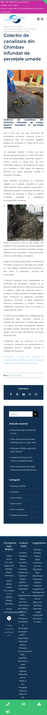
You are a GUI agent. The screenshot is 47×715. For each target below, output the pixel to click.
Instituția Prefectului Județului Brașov (23, 574)
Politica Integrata (37, 584)
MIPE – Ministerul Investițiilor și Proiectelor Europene (23, 623)
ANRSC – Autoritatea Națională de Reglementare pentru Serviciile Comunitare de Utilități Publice (23, 597)
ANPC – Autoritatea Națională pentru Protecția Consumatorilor (23, 643)
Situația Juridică (37, 551)
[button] (42, 19)
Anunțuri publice (18, 486)
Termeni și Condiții (37, 620)
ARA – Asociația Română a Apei (22, 659)
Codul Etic (37, 563)
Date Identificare (37, 574)
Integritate (37, 579)
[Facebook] (9, 618)
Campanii (14, 492)
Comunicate (16, 375)
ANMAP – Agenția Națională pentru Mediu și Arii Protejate (23, 678)
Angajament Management (37, 590)
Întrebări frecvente (18, 515)
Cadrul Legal (37, 558)
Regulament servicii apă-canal (37, 598)
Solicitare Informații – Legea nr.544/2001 (37, 610)
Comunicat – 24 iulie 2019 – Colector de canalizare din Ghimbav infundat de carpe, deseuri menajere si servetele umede (23, 359)
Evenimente (15, 503)
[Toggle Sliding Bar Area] (45, 2)
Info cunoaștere (17, 509)
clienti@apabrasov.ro (13, 612)
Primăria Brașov (23, 564)
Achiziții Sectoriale (37, 567)
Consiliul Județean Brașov (23, 556)
